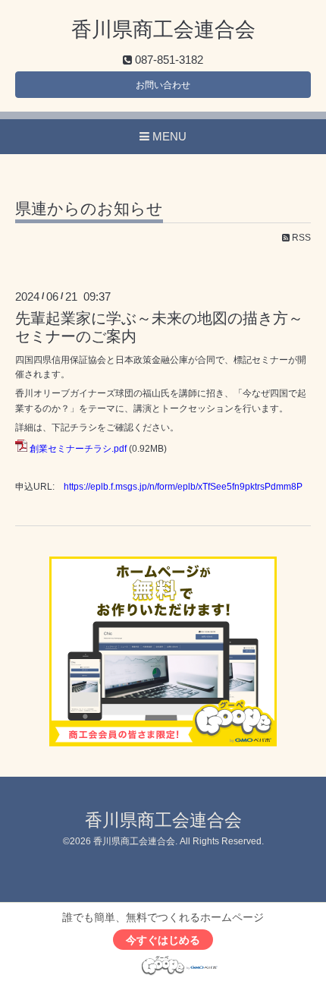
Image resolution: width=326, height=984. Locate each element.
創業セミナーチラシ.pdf (78, 448)
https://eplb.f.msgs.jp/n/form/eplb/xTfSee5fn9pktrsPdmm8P (183, 486)
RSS (300, 237)
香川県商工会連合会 (163, 29)
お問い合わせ (163, 85)
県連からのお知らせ (89, 208)
